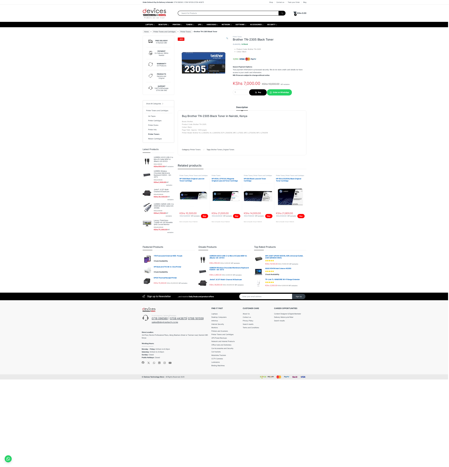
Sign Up (299, 296)
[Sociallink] (143, 362)
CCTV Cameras (217, 359)
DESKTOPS (162, 24)
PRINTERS (176, 24)
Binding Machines (218, 365)
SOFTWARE (240, 24)
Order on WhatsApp (281, 92)
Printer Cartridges (154, 121)
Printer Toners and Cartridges (164, 31)
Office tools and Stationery (221, 345)
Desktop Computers (218, 317)
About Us (246, 314)
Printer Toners (185, 31)
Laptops (214, 314)
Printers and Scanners (219, 331)
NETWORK (225, 24)
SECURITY (271, 24)
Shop (271, 2)
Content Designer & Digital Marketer (287, 314)
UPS (199, 24)
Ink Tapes (152, 116)
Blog (304, 2)
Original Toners (228, 150)
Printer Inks (152, 130)
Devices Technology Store (154, 377)
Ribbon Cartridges (155, 139)
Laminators (215, 362)
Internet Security (217, 324)
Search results (248, 324)
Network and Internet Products (223, 341)
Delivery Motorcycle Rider (283, 317)
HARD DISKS (211, 24)
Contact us (280, 2)
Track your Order (294, 2)
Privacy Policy (248, 321)
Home (146, 31)
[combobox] (228, 13)
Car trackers (216, 352)
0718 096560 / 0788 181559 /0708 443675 (173, 2)
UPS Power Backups (219, 338)
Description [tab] (242, 107)
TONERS (189, 24)
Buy (259, 92)
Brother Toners (216, 150)
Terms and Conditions (251, 328)
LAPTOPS (149, 24)
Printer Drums (153, 125)
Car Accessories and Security (222, 348)
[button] (227, 38)
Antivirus (214, 321)
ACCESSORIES (256, 24)
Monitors (214, 328)
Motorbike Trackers (218, 355)
